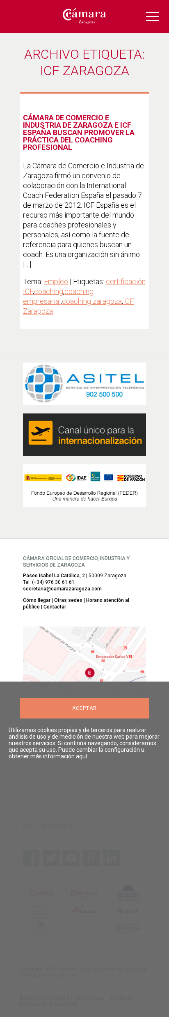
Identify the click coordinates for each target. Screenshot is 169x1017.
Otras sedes (68, 600)
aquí (81, 756)
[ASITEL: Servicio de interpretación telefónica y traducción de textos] (84, 384)
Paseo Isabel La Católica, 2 (54, 576)
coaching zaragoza (92, 301)
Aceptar (84, 708)
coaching (48, 291)
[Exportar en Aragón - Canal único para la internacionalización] (84, 434)
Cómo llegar (36, 600)
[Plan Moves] (84, 485)
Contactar (54, 607)
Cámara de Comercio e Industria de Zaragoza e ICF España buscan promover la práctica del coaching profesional (79, 132)
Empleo (56, 281)
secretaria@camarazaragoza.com (62, 589)
